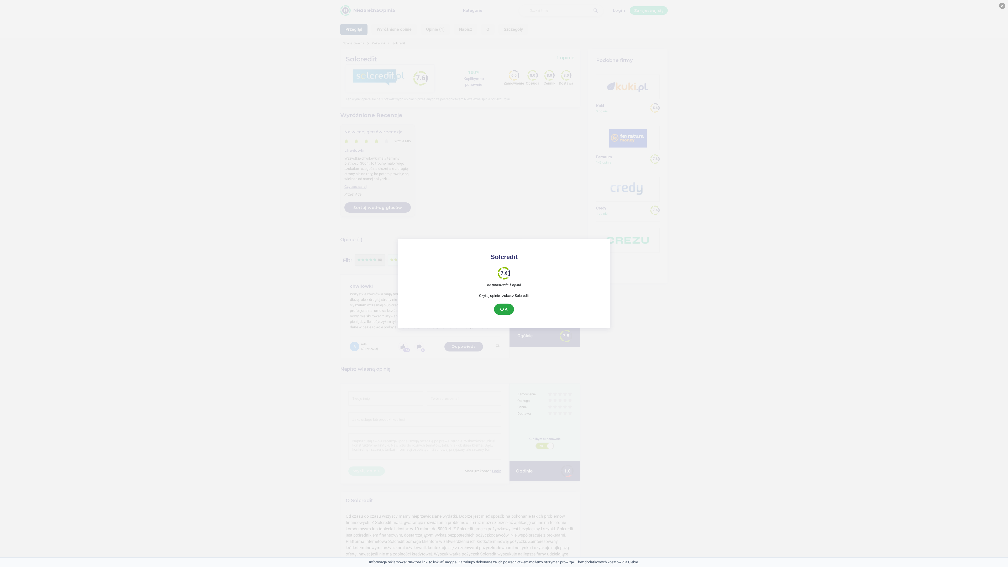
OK (504, 309)
